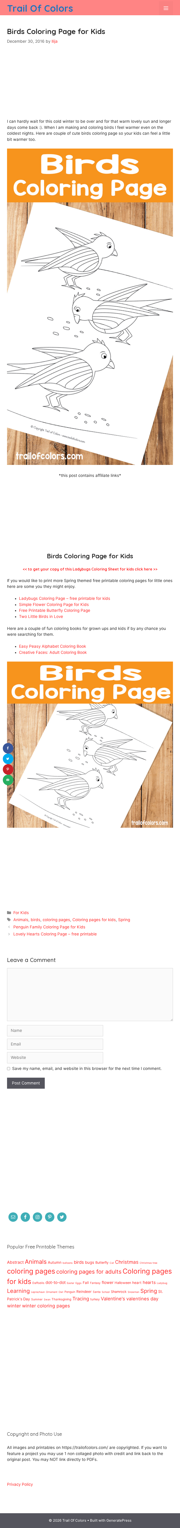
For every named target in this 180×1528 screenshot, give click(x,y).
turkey (95, 1299)
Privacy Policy (20, 1484)
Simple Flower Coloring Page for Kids (54, 604)
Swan (47, 1299)
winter (14, 1306)
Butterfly (102, 1262)
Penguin (69, 1292)
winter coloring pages (46, 1306)
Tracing (80, 1299)
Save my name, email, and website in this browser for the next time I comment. (87, 1068)
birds (35, 919)
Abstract (15, 1262)
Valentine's (113, 1299)
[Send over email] (8, 780)
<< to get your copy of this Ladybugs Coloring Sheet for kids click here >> (90, 569)
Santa (97, 1292)
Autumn (54, 1262)
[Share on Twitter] (8, 759)
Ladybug (162, 1283)
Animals (20, 919)
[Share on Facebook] (8, 748)
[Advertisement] (90, 86)
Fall (86, 1282)
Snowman (133, 1292)
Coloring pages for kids (94, 919)
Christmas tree (148, 1262)
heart (137, 1282)
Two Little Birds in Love (41, 616)
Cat (112, 1262)
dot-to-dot (55, 1282)
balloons (68, 1262)
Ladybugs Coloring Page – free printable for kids (64, 598)
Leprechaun (38, 1292)
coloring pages (56, 919)
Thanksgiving (61, 1299)
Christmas (127, 1262)
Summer (37, 1299)
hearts (149, 1282)
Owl (61, 1292)
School (106, 1292)
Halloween (123, 1283)
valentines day (142, 1299)
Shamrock (119, 1292)
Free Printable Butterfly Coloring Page (54, 610)
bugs (89, 1262)
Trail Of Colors (40, 8)
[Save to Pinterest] (8, 769)
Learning (18, 1290)
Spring (124, 919)
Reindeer (84, 1291)
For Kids (21, 912)
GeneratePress (118, 1520)
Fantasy (95, 1283)
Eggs (78, 1283)
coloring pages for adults (88, 1271)
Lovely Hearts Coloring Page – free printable (55, 934)
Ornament (51, 1292)
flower (107, 1282)
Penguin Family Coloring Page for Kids (49, 927)
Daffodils (38, 1283)
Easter (70, 1283)
